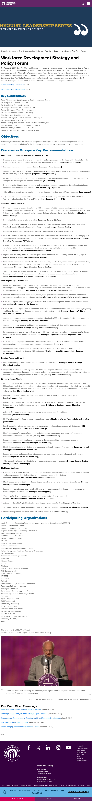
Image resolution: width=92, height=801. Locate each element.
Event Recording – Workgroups (13, 89)
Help (88, 785)
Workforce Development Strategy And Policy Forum (65, 51)
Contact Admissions (78, 792)
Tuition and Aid (81, 752)
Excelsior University (8, 51)
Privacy (23, 785)
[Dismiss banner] (90, 789)
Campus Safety (53, 785)
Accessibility (81, 785)
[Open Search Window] (83, 3)
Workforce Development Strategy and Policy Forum (21, 709)
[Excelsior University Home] (8, 3)
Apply (48, 799)
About (78, 756)
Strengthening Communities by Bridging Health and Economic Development (31, 718)
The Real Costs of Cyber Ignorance (14, 722)
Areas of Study (81, 750)
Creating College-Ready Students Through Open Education (24, 713)
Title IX (62, 785)
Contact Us (80, 758)
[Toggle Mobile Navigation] (89, 3)
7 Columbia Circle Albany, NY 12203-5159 (44, 773)
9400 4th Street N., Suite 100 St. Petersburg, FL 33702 (46, 780)
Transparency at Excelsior (40, 785)
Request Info (17, 799)
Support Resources (82, 748)
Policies (28, 785)
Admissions (80, 754)
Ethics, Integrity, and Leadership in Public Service (20, 726)
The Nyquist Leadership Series (31, 51)
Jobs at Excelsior (82, 760)
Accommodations (71, 785)
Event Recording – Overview (12, 85)
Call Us (77, 799)
